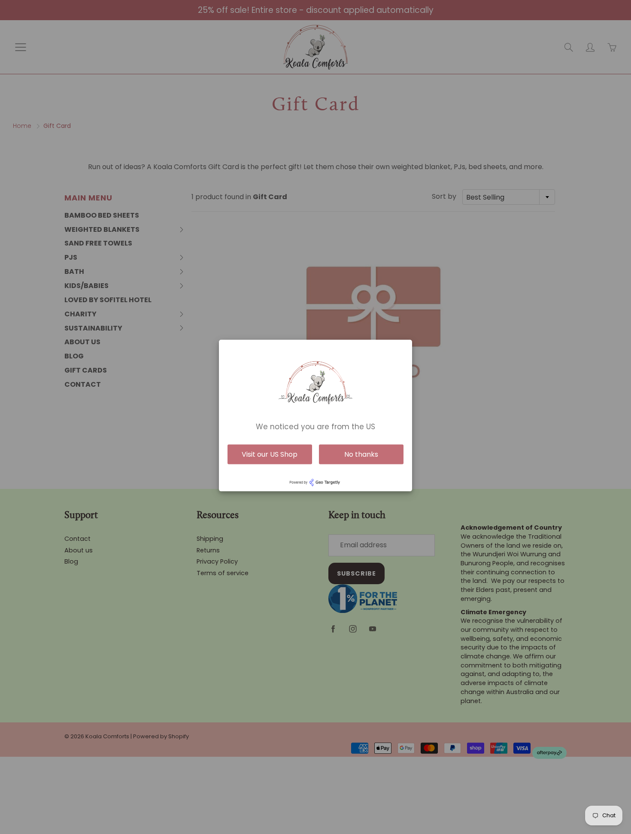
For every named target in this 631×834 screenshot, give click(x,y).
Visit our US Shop (269, 454)
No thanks (361, 454)
